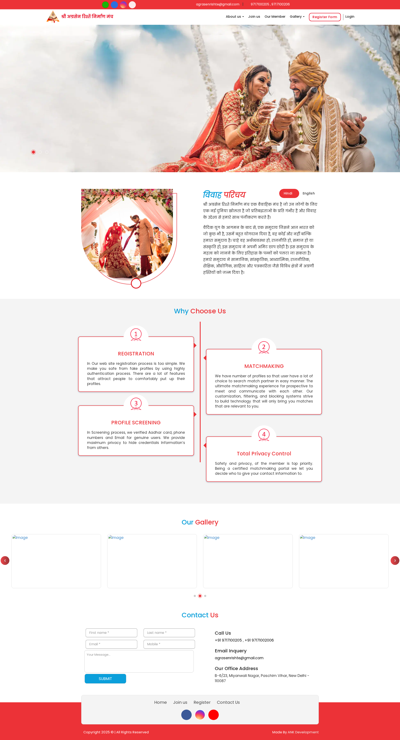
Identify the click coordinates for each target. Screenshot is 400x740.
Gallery (296, 17)
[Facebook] (186, 715)
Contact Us (228, 702)
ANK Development (303, 732)
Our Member (275, 17)
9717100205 (259, 4)
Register (202, 702)
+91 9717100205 (229, 640)
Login (349, 17)
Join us (254, 17)
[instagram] (200, 715)
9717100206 (280, 4)
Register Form (324, 17)
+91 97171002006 (259, 640)
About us (234, 17)
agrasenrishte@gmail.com (217, 4)
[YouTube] (213, 715)
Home (160, 702)
